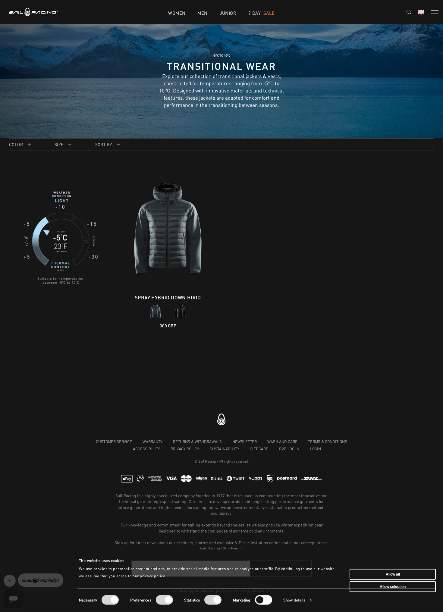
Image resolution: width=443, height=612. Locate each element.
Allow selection (393, 587)
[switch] (164, 600)
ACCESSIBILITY (146, 448)
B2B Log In (289, 448)
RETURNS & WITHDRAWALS (197, 441)
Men (202, 13)
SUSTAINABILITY (224, 448)
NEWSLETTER (244, 441)
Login (315, 448)
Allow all (393, 574)
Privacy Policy (185, 448)
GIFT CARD (259, 448)
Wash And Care (282, 441)
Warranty (152, 441)
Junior (228, 13)
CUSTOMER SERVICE (114, 441)
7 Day (261, 13)
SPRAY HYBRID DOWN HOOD (168, 297)
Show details (294, 600)
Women (176, 13)
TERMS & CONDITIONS (327, 441)
